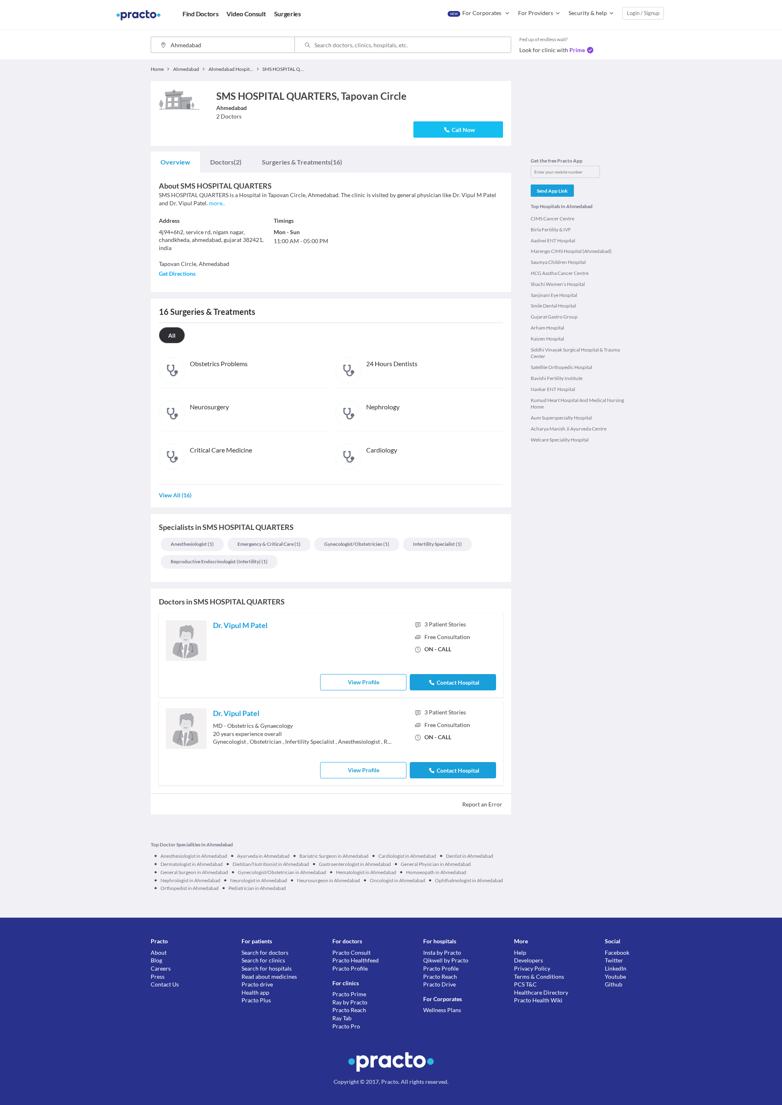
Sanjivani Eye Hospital (554, 295)
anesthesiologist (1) (192, 544)
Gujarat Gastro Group (554, 317)
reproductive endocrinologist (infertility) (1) (219, 561)
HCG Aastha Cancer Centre (560, 273)
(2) (226, 162)
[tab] (175, 162)
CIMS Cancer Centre (552, 218)
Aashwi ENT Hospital (553, 240)
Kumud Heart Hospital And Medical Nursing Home (577, 403)
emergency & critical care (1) (269, 544)
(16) (302, 162)
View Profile (363, 682)
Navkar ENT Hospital (553, 389)
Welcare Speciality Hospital (560, 440)
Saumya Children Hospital (558, 262)
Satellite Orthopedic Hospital (561, 367)
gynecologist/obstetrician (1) (356, 544)
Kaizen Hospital (547, 339)
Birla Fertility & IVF (551, 229)
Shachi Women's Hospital (558, 284)
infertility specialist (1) (437, 544)
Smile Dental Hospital (553, 306)
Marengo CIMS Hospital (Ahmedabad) (571, 251)
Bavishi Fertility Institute (556, 378)
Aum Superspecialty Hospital (561, 418)
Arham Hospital (547, 328)
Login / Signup (643, 13)
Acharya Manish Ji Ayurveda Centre (568, 429)
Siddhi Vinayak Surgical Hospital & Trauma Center (575, 353)
